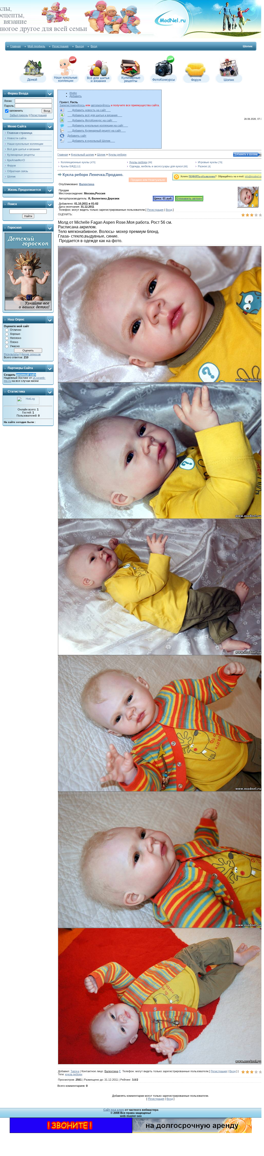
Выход (79, 46)
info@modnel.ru (253, 176)
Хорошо (15, 333)
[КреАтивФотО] (163, 82)
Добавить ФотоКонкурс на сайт (92, 120)
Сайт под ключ (113, 1109)
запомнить (16, 110)
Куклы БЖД (68, 166)
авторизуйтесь (100, 105)
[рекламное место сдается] (192, 1132)
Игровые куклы (208, 162)
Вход (94, 46)
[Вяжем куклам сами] (98, 82)
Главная (15, 46)
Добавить (75, 96)
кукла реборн (73, 1074)
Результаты (11, 354)
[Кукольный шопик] (229, 82)
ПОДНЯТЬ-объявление (202, 176)
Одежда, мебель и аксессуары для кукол (156, 166)
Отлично (15, 329)
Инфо (73, 93)
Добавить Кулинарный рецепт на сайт (96, 130)
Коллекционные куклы (75, 162)
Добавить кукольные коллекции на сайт (97, 125)
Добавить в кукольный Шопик (91, 140)
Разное (202, 166)
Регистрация (60, 46)
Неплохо (15, 337)
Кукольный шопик (82, 154)
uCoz (36, 377)
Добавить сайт (76, 135)
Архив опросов (31, 354)
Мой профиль (36, 46)
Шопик (101, 154)
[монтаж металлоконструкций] (71, 1132)
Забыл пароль (19, 115)
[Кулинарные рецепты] (131, 82)
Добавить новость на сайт (89, 110)
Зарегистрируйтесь (72, 105)
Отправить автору (189, 198)
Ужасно (15, 346)
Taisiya (74, 1071)
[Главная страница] (33, 82)
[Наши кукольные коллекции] (65, 82)
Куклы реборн (117, 154)
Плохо (14, 342)
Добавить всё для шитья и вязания (94, 115)
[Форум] (196, 82)
